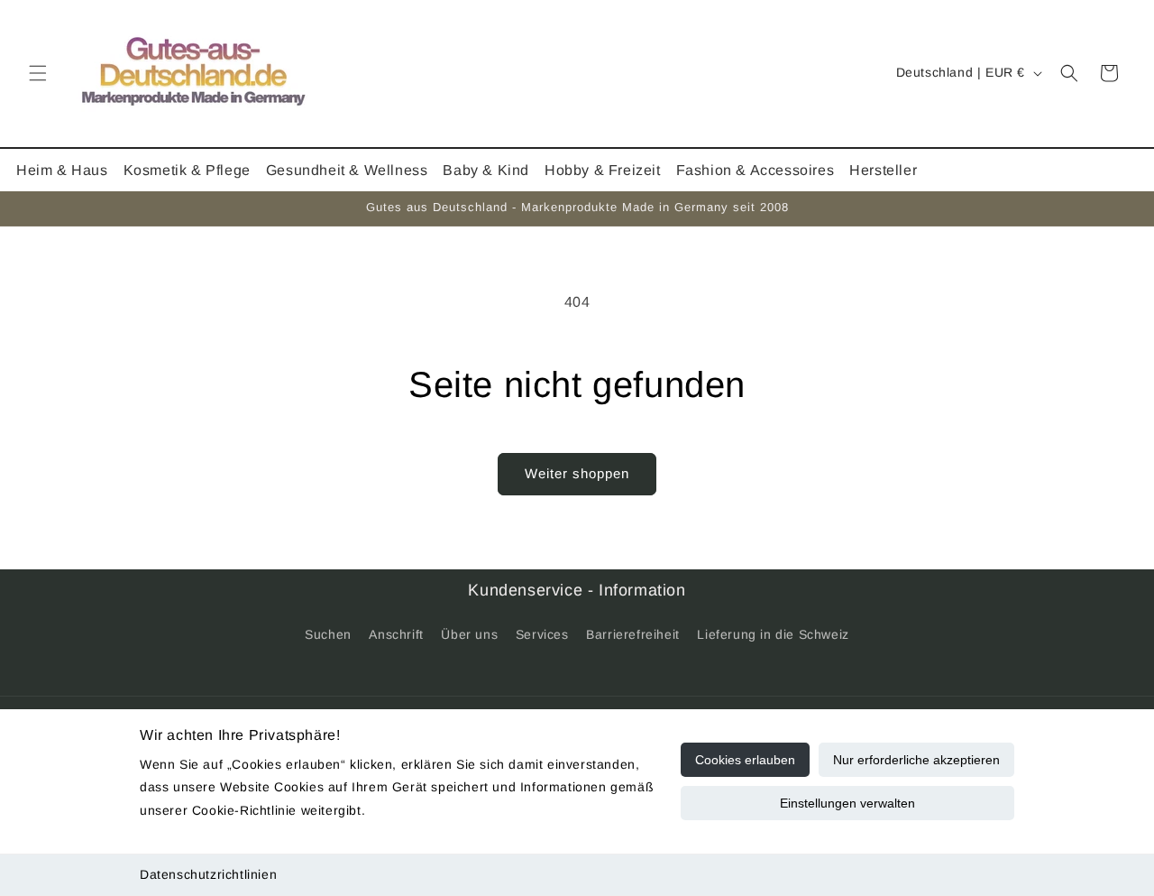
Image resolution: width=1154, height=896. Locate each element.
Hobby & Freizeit (603, 170)
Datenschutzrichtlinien (208, 874)
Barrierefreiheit (633, 634)
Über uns (469, 634)
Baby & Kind (486, 170)
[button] (38, 73)
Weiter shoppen (577, 473)
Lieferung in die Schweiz (772, 634)
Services (542, 634)
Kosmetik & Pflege (187, 170)
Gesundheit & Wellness (347, 170)
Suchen (328, 634)
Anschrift (396, 634)
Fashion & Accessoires (755, 170)
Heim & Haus (62, 170)
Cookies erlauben (745, 760)
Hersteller (883, 170)
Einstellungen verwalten (847, 803)
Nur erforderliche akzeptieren (916, 760)
